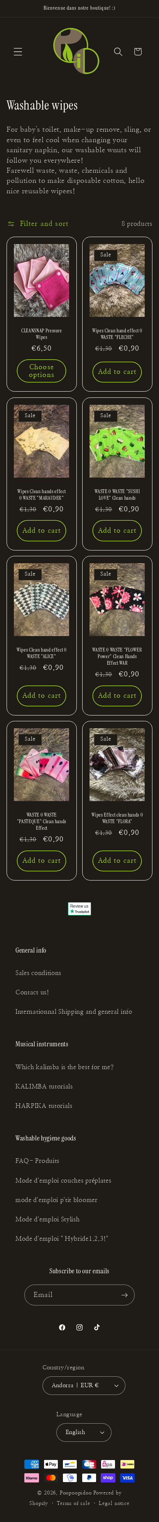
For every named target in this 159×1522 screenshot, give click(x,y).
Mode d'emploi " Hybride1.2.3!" (61, 1239)
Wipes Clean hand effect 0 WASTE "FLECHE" (117, 334)
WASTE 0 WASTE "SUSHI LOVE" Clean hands (117, 494)
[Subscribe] (125, 1295)
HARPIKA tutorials (44, 1106)
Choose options (41, 371)
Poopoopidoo (76, 1493)
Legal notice (114, 1503)
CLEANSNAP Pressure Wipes (41, 334)
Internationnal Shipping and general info (73, 1012)
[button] (18, 52)
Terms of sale (73, 1503)
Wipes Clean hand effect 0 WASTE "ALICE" (42, 653)
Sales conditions (38, 973)
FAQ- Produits (37, 1161)
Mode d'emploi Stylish (47, 1219)
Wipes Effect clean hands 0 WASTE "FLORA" (117, 818)
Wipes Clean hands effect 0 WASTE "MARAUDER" (42, 494)
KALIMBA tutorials (44, 1086)
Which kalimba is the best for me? (64, 1067)
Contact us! (32, 992)
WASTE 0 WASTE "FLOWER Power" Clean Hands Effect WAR (117, 656)
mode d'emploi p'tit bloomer (56, 1200)
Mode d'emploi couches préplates (63, 1181)
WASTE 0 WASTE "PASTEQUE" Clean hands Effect (42, 821)
